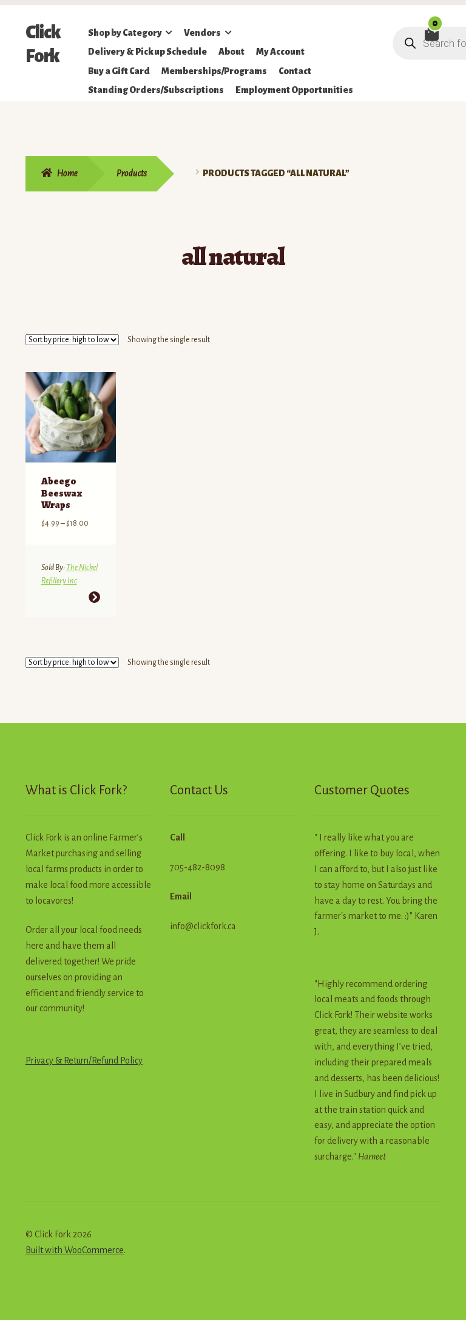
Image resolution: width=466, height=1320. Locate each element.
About (231, 52)
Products (131, 173)
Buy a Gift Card (119, 71)
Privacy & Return (57, 1060)
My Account (280, 52)
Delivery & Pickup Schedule (147, 52)
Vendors (202, 33)
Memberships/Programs (214, 71)
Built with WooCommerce (74, 1250)
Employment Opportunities (294, 90)
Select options (94, 597)
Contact (295, 71)
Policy (130, 1060)
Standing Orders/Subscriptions (156, 90)
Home (67, 173)
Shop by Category (125, 33)
